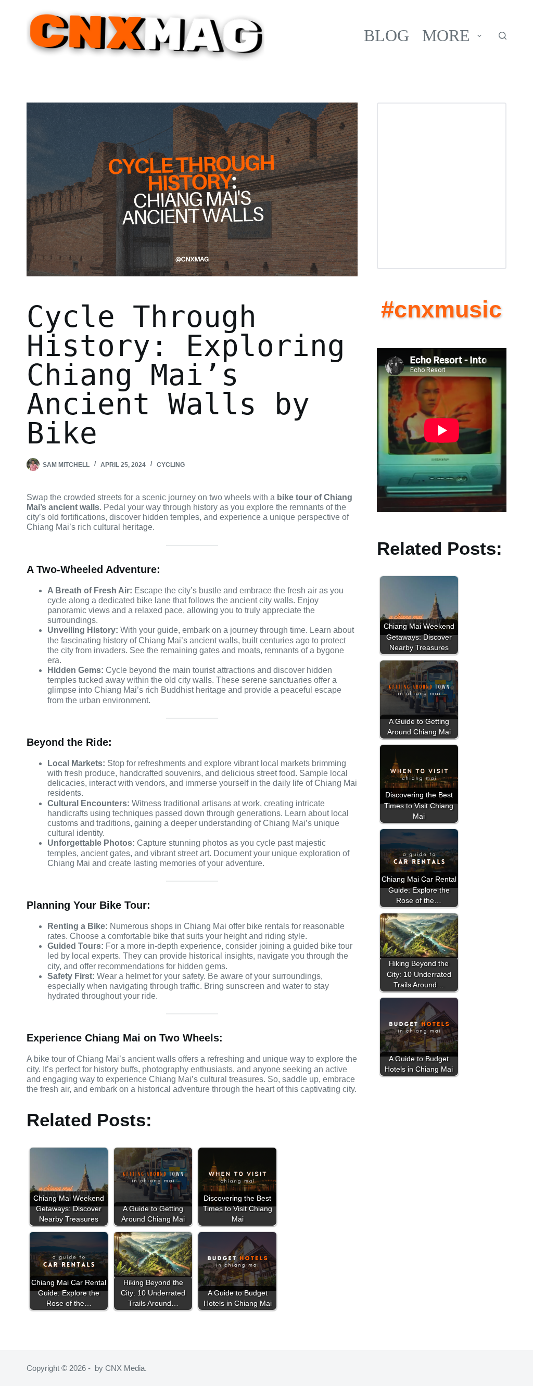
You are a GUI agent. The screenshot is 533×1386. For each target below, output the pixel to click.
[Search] (502, 36)
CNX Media (125, 1368)
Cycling (171, 464)
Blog (386, 35)
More (446, 35)
